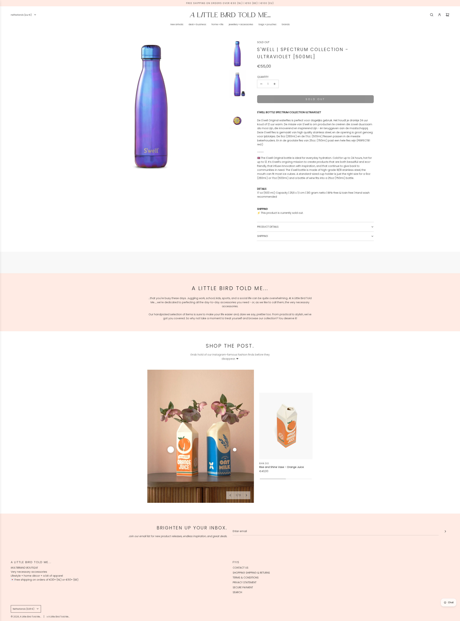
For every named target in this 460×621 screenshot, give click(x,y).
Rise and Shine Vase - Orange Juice (281, 467)
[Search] (432, 15)
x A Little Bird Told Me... (58, 616)
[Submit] (445, 531)
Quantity (262, 77)
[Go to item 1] (171, 450)
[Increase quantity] (275, 84)
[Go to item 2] (235, 450)
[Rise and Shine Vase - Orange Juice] (285, 426)
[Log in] (439, 15)
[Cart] (447, 15)
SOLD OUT (263, 42)
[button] (230, 495)
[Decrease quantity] (261, 84)
